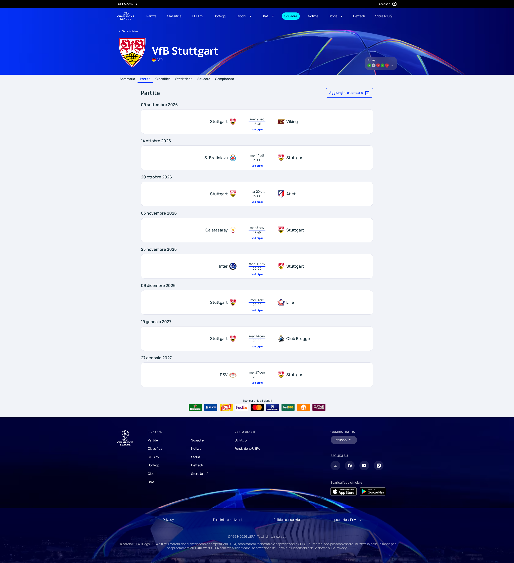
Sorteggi (154, 465)
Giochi (152, 473)
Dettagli (197, 465)
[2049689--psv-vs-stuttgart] (257, 374)
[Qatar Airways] (318, 407)
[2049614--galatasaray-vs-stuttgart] (257, 230)
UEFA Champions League (125, 16)
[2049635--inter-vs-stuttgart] (257, 266)
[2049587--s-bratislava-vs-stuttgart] (257, 157)
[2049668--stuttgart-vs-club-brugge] (257, 338)
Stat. (151, 482)
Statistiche (184, 79)
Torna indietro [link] (130, 31)
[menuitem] (152, 16)
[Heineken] (195, 407)
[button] (244, 16)
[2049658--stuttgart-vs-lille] (257, 302)
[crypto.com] (272, 407)
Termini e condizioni (227, 519)
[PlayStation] (210, 407)
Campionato (224, 79)
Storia (195, 457)
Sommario (127, 79)
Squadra (203, 79)
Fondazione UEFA (247, 448)
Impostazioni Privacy (346, 519)
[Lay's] (226, 407)
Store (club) (200, 473)
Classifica (162, 79)
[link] (151, 16)
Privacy (168, 519)
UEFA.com (242, 440)
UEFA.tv (153, 457)
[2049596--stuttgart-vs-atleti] (257, 194)
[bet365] (288, 407)
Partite (145, 79)
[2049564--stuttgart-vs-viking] (257, 121)
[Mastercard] (257, 407)
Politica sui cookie (286, 519)
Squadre (197, 440)
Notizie (196, 448)
